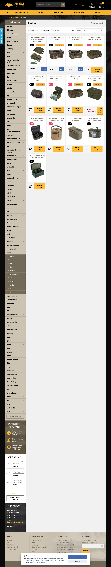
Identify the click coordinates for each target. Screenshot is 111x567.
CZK (83, 5)
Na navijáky (11, 285)
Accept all (78, 557)
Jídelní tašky (10, 135)
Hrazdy (9, 125)
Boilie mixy (10, 49)
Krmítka (9, 163)
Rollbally (9, 326)
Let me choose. (41, 562)
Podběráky (10, 241)
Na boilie (10, 260)
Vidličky (9, 397)
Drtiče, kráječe (11, 103)
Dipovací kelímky (11, 92)
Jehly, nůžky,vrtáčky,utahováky (14, 130)
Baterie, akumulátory (13, 34)
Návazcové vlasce (12, 204)
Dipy (8, 95)
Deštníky (9, 88)
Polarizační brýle (11, 249)
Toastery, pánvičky (12, 374)
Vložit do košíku (97, 70)
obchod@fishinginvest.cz (15, 522)
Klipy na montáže (37, 540)
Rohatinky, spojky (12, 322)
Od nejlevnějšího (33, 30)
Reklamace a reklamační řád (65, 545)
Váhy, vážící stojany (12, 385)
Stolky (8, 348)
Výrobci (40, 12)
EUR (80, 5)
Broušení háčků (11, 69)
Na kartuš (10, 278)
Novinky (9, 542)
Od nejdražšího (45, 30)
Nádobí (9, 193)
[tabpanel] (14, 475)
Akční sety (10, 30)
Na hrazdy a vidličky (13, 274)
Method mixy (10, 185)
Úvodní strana (8, 17)
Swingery (9, 352)
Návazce (9, 200)
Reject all (77, 561)
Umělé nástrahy (11, 382)
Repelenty (9, 318)
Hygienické (11, 256)
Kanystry (34, 542)
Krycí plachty (10, 167)
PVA (8, 311)
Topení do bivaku (11, 378)
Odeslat (85, 550)
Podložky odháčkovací (13, 245)
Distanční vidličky (12, 99)
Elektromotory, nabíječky (14, 107)
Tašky (8, 367)
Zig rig (8, 411)
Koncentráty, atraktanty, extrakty (14, 151)
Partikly (9, 230)
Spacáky (9, 341)
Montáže (9, 189)
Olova (8, 223)
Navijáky (9, 208)
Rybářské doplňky (12, 329)
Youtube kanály (11, 549)
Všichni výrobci (81, 30)
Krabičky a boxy (11, 156)
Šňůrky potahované (12, 359)
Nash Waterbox (11, 197)
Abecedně (56, 30)
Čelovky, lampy (11, 73)
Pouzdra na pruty (12, 296)
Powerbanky (10, 303)
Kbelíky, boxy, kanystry (13, 142)
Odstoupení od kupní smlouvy (66, 547)
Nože (8, 211)
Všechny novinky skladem (15, 498)
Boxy (33, 551)
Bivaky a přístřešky (12, 41)
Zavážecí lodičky (11, 408)
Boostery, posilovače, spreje (13, 61)
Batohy (9, 37)
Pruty (8, 307)
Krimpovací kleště (12, 159)
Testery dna (10, 370)
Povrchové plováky (12, 300)
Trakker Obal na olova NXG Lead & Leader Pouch (56, 78)
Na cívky (10, 263)
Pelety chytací (11, 238)
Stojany (9, 344)
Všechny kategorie (15, 416)
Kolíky (8, 146)
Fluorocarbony (11, 114)
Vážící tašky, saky (12, 393)
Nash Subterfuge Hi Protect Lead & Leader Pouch (37, 78)
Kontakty (98, 12)
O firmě (9, 540)
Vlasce (8, 400)
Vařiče (8, 389)
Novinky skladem (58, 12)
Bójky (8, 56)
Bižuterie (9, 45)
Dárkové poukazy (11, 81)
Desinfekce (10, 84)
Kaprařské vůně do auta (13, 139)
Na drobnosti (11, 271)
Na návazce (11, 281)
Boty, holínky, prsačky (13, 66)
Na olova (10, 289)
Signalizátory (10, 333)
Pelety (8, 234)
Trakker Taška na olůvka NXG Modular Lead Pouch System (37, 39)
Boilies (8, 52)
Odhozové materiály (12, 219)
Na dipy (10, 267)
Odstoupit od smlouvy (63, 552)
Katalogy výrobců (12, 547)
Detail (44, 69)
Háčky (8, 122)
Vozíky (8, 404)
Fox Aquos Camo (11, 118)
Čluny (8, 77)
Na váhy (10, 292)
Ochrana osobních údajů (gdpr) (66, 549)
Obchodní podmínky (79, 12)
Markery (9, 182)
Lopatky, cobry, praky (13, 178)
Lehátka (9, 174)
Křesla (8, 170)
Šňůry (8, 363)
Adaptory (9, 26)
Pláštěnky (35, 545)
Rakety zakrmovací (12, 314)
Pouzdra (16, 17)
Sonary (9, 337)
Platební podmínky (62, 540)
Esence (9, 110)
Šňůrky (9, 356)
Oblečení (9, 215)
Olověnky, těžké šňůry (13, 226)
